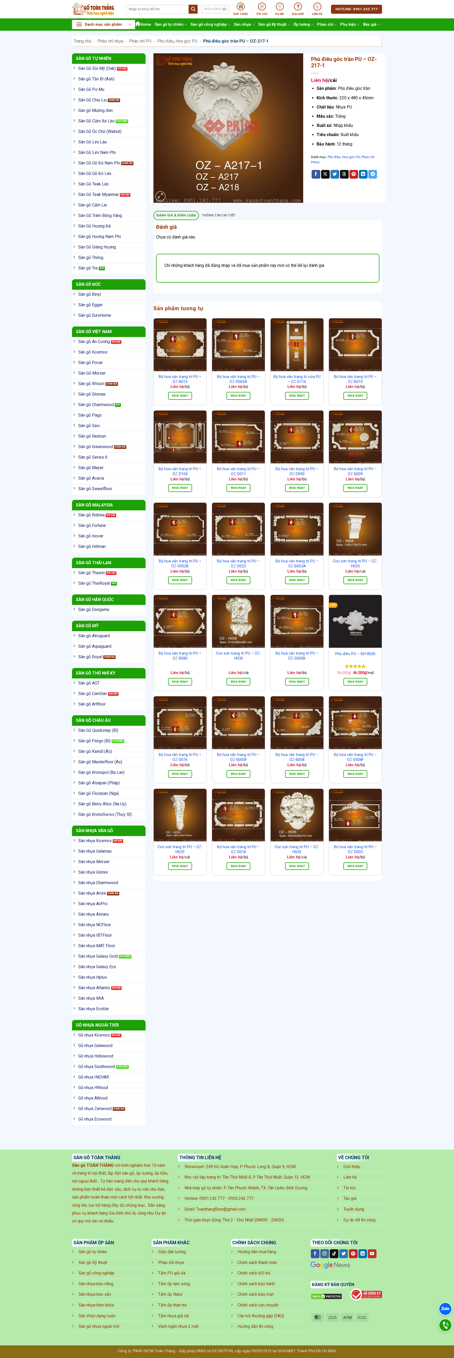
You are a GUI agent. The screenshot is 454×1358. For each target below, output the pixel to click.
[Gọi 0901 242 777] (445, 1325)
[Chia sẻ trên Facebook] (316, 174)
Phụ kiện (348, 24)
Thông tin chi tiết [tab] (219, 215)
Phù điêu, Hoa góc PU (177, 41)
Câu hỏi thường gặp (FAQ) (261, 1315)
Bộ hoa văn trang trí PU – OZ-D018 (238, 849)
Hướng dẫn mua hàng (257, 1251)
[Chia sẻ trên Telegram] (372, 174)
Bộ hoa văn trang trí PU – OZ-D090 (297, 471)
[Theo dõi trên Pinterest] (353, 1253)
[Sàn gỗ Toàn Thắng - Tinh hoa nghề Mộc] (95, 9)
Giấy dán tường (172, 1251)
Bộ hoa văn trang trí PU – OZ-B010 (355, 379)
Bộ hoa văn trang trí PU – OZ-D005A (238, 379)
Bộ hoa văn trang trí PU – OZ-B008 (297, 757)
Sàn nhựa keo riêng (96, 1283)
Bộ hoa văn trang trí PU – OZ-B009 (355, 471)
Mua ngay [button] (355, 681)
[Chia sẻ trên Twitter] (335, 174)
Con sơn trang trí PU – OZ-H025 (355, 563)
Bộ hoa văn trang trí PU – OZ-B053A (297, 563)
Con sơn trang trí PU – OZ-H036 (238, 656)
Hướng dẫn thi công (255, 1326)
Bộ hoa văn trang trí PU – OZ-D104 (180, 471)
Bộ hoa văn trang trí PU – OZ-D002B (180, 563)
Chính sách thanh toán (257, 1262)
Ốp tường (301, 24)
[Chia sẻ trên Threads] (344, 174)
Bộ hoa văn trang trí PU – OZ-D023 (238, 563)
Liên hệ (350, 1177)
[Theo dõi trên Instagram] (324, 1253)
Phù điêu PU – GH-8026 (355, 654)
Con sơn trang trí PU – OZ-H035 (297, 849)
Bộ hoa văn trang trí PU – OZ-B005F (238, 757)
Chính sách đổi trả (254, 1273)
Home (145, 24)
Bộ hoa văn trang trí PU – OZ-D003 (355, 849)
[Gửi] (193, 9)
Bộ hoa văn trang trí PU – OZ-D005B (297, 656)
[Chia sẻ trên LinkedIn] (363, 174)
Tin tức (349, 1187)
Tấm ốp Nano (170, 1294)
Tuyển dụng (353, 1209)
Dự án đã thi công (359, 1219)
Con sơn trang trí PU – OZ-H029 (180, 849)
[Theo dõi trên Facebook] (315, 1253)
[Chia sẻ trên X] (325, 174)
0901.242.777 (212, 1198)
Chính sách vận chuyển (258, 1305)
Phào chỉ (325, 24)
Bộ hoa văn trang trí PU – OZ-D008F (355, 757)
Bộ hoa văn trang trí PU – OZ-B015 (180, 379)
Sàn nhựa (242, 24)
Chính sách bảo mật (256, 1294)
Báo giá (369, 24)
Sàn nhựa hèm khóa (96, 1305)
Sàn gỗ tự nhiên (169, 24)
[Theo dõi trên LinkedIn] (362, 1253)
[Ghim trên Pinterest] (353, 174)
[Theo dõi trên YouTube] (372, 1253)
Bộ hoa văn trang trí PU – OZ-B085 (180, 656)
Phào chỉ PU (140, 41)
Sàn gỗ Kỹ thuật (272, 24)
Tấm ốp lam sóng (174, 1283)
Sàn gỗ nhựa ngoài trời (99, 1326)
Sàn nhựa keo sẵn (95, 1294)
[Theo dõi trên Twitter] (343, 1253)
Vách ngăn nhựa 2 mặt (178, 1326)
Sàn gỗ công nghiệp (208, 24)
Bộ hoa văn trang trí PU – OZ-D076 (180, 757)
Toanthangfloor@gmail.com (221, 1209)
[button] (103, 24)
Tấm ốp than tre (172, 1305)
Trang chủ (82, 41)
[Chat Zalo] (445, 1308)
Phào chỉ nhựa (110, 41)
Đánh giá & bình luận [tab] (176, 215)
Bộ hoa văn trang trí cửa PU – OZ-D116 (297, 379)
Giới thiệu (351, 1166)
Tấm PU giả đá (171, 1273)
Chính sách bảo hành (256, 1283)
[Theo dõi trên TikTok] (334, 1253)
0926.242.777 (241, 1198)
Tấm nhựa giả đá (173, 1315)
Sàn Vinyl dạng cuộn (97, 1315)
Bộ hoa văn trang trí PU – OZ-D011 (238, 471)
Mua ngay (180, 395)
